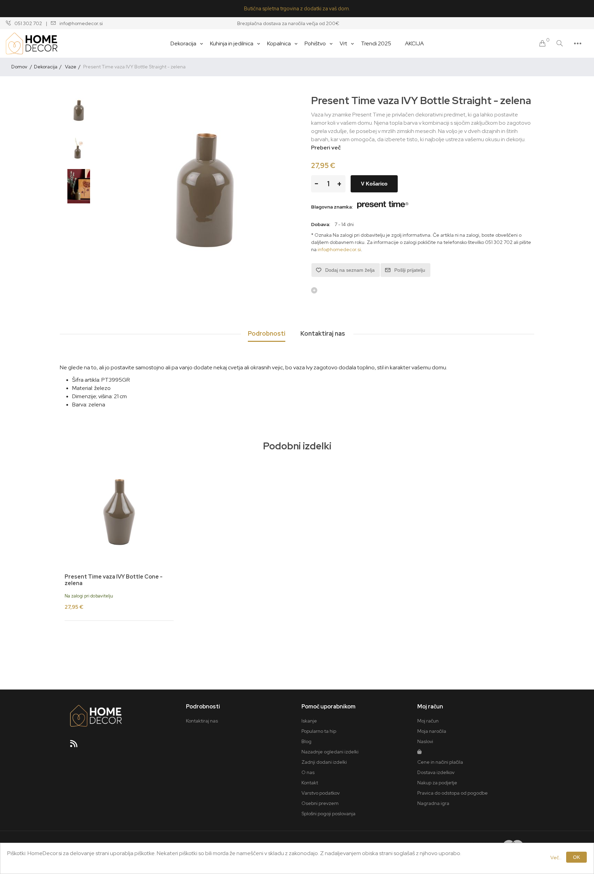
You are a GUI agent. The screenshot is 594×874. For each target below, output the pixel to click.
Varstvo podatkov (320, 793)
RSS (76, 745)
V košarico (374, 184)
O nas (308, 772)
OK (576, 857)
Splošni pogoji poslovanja (328, 813)
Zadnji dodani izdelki (324, 762)
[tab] (266, 334)
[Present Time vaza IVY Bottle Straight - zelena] (79, 110)
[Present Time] (383, 207)
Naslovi (425, 741)
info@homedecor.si (339, 249)
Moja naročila (431, 731)
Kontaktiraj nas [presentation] (322, 333)
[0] (542, 43)
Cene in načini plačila (440, 762)
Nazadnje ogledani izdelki (330, 752)
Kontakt (309, 783)
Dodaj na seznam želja (350, 270)
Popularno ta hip (318, 731)
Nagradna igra (433, 803)
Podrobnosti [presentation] (266, 333)
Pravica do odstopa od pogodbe (452, 793)
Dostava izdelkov (435, 772)
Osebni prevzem (320, 803)
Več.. (556, 857)
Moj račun (428, 721)
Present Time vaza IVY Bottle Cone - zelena (114, 579)
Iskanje (309, 721)
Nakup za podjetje (437, 783)
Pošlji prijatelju (409, 270)
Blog (306, 741)
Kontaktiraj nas (202, 721)
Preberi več (326, 147)
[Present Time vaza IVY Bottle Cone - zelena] (119, 512)
